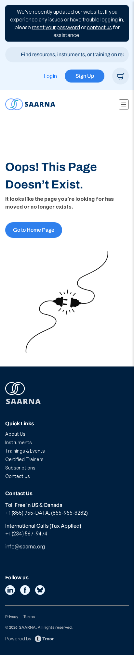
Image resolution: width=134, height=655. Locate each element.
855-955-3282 (69, 512)
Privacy (11, 616)
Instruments (18, 442)
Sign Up (84, 76)
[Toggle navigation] (124, 104)
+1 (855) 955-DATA (27, 512)
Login (50, 76)
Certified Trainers (24, 459)
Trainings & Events (25, 451)
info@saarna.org (25, 546)
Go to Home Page (33, 230)
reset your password (56, 27)
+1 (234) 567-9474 (26, 533)
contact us (99, 27)
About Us (15, 434)
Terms (29, 616)
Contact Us (17, 476)
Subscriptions (20, 467)
